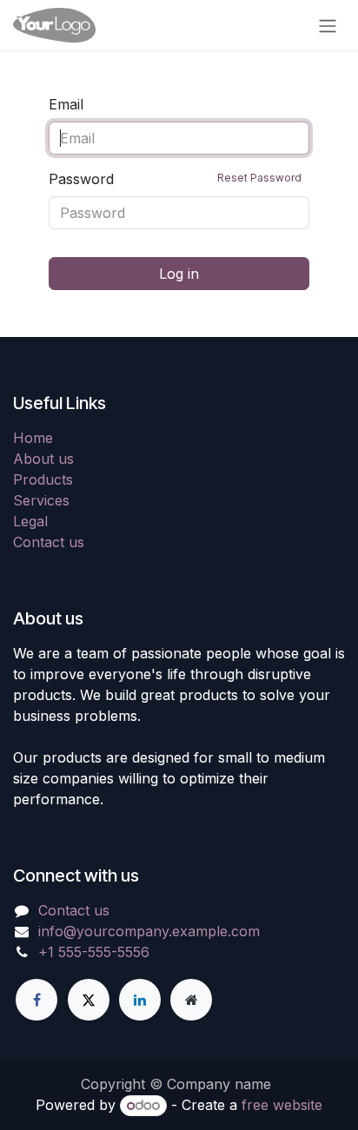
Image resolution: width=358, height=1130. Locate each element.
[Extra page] (191, 1000)
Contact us (48, 542)
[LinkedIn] (140, 1000)
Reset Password (259, 177)
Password (175, 179)
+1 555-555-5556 (93, 952)
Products (43, 479)
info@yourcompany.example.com (149, 931)
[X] (88, 1000)
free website (282, 1104)
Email (66, 104)
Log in (179, 273)
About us (43, 458)
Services (41, 500)
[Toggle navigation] (327, 25)
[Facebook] (36, 1000)
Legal (30, 521)
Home (33, 437)
